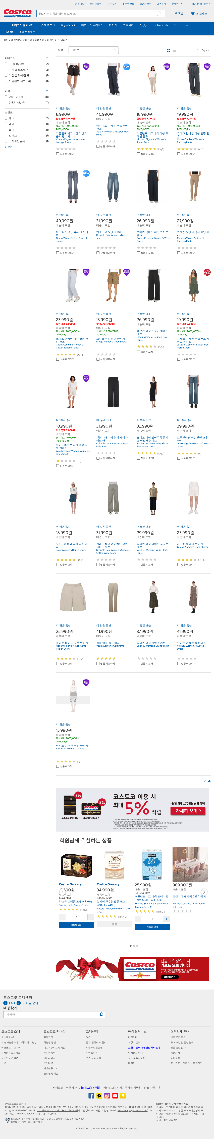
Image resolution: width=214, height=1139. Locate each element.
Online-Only (160, 25)
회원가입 (48, 1037)
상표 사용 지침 (152, 1087)
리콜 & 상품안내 (94, 1047)
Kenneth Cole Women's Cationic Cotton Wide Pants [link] (113, 551)
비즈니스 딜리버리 (92, 25)
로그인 (178, 13)
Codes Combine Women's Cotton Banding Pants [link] (69, 346)
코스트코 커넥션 (9, 1057)
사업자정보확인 (48, 1113)
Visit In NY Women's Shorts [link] (70, 748)
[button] (161, 13)
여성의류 (34, 39)
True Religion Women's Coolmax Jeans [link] (194, 445)
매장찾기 (10, 1008)
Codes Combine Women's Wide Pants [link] (153, 240)
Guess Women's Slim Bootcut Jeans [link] (71, 240)
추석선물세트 (27, 31)
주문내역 (48, 1063)
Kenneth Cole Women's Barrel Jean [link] (112, 237)
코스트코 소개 (10, 1031)
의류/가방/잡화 (19, 39)
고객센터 (92, 1031)
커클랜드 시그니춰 (11, 1047)
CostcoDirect (182, 25)
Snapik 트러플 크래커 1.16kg (75, 901)
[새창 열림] (8, 1121)
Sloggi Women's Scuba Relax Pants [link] (152, 338)
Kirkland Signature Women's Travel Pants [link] (151, 141)
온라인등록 (49, 1052)
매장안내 (133, 1037)
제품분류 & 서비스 (10, 1052)
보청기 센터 (134, 1042)
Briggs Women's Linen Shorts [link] (111, 341)
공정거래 (175, 1052)
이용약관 (71, 1087)
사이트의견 (92, 1052)
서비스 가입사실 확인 (167, 1120)
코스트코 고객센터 (17, 997)
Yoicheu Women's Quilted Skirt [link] (153, 645)
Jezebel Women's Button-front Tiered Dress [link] (193, 346)
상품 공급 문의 (178, 1037)
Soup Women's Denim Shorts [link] (71, 549)
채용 (3, 1063)
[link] (73, 95)
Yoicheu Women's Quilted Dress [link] (190, 647)
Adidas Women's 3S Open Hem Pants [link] (112, 133)
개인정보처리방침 (90, 1087)
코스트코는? (7, 1037)
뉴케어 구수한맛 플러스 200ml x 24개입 (111, 903)
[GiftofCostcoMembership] (132, 979)
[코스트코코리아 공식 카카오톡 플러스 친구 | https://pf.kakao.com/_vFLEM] (99, 1097)
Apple (9, 31)
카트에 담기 (76, 924)
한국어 (175, 3)
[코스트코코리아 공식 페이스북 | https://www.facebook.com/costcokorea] (91, 1097)
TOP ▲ (206, 780)
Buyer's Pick (68, 25)
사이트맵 (58, 1087)
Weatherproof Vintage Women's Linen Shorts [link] (73, 452)
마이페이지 (49, 1057)
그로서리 (128, 25)
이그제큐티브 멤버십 (54, 1047)
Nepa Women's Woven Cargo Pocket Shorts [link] (71, 647)
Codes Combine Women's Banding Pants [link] (190, 141)
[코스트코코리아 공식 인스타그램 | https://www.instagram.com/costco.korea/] (107, 1097)
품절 (114, 924)
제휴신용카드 (51, 1068)
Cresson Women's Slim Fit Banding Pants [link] (190, 240)
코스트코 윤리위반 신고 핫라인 (186, 1063)
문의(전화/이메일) (95, 1042)
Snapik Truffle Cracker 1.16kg (73, 905)
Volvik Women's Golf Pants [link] (110, 645)
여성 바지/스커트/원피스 (55, 39)
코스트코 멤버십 (54, 1031)
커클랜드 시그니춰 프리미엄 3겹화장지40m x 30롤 (151, 898)
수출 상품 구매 (93, 1057)
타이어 (113, 25)
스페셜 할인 (48, 25)
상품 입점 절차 (178, 1047)
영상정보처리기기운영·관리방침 (122, 1087)
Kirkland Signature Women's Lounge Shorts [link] (70, 141)
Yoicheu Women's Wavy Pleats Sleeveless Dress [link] (153, 445)
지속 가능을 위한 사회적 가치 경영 (19, 1042)
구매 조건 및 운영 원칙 (182, 1042)
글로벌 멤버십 (51, 1073)
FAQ (88, 1037)
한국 (206, 3)
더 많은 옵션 (63, 108)
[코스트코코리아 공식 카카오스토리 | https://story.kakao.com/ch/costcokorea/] (123, 1097)
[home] (17, 13)
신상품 (144, 25)
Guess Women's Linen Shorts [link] (192, 546)
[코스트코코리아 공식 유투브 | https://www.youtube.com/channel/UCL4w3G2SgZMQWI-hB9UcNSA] (115, 1097)
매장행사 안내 (135, 1052)
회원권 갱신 (50, 1042)
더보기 (9, 147)
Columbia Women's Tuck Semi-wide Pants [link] (112, 445)
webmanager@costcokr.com (132, 1110)
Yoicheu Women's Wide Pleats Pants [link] (152, 551)
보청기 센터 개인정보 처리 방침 (144, 1047)
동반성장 (175, 1057)
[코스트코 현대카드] (132, 829)
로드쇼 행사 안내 (137, 1057)
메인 (6, 39)
